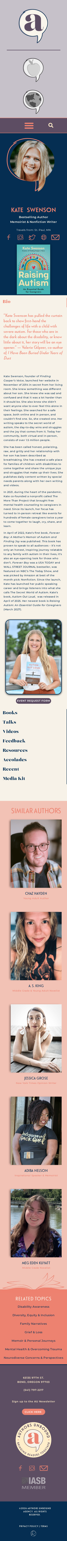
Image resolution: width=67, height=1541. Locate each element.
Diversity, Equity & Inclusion (34, 1315)
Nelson (41, 1170)
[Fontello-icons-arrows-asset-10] (55, 237)
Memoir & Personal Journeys (33, 1340)
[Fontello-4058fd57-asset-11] (8, 237)
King (39, 986)
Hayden (40, 893)
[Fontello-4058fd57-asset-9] (20, 237)
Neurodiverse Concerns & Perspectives (33, 1357)
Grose (42, 1078)
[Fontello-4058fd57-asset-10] (44, 1468)
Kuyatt (44, 1263)
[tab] (33, 302)
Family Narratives (33, 1323)
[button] (29, 125)
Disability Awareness (33, 1306)
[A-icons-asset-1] (44, 237)
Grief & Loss (34, 1332)
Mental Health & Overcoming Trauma (33, 1349)
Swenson (41, 209)
